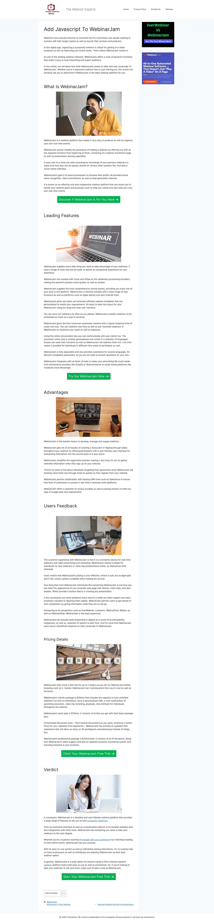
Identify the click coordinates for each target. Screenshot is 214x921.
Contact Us (155, 9)
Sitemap (169, 9)
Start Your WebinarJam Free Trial (86, 876)
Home (126, 9)
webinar (48, 865)
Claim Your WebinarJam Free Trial (86, 753)
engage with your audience (95, 839)
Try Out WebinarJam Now (87, 376)
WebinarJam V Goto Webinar (58, 904)
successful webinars (97, 820)
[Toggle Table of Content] (61, 893)
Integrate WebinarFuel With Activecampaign (115, 904)
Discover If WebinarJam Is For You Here (86, 199)
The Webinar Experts (81, 9)
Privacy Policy (140, 9)
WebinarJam (52, 902)
